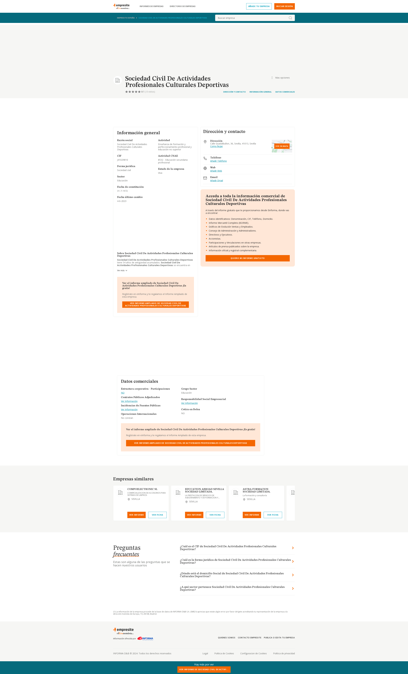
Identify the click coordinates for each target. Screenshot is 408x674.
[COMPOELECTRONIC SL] (120, 492)
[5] (139, 91)
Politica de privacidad (284, 653)
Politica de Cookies (224, 653)
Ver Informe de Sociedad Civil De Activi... (204, 669)
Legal (205, 653)
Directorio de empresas (182, 6)
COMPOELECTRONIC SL (142, 489)
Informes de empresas (151, 6)
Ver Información (129, 401)
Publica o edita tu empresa (279, 637)
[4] (136, 91)
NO (122, 393)
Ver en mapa (282, 146)
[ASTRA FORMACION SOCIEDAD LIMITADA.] (235, 492)
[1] (126, 91)
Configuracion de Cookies (253, 653)
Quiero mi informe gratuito (248, 258)
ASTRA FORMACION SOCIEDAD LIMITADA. (256, 490)
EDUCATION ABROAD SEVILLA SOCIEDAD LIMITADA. (204, 490)
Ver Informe (136, 515)
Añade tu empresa (259, 6)
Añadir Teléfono (218, 161)
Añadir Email (216, 180)
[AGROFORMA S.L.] (293, 492)
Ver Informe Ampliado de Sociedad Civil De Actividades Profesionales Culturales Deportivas (155, 304)
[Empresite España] (122, 6)
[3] (133, 91)
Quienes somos (226, 637)
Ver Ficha (157, 515)
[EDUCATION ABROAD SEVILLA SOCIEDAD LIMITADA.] (178, 492)
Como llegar (216, 146)
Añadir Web (216, 171)
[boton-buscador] (290, 18)
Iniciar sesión (284, 6)
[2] (130, 91)
